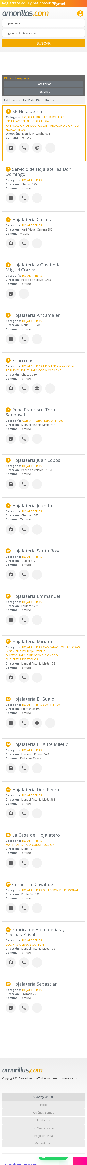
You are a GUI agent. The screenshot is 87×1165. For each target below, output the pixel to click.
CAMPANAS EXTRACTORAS (61, 647)
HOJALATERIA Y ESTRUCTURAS (43, 117)
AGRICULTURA (32, 421)
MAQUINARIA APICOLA (58, 366)
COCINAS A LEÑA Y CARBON (25, 944)
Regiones (44, 91)
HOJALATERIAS (16, 129)
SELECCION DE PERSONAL (61, 890)
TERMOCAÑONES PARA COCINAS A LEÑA (34, 370)
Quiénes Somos (43, 1112)
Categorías (43, 84)
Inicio (43, 1105)
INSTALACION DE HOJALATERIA (27, 121)
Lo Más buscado (43, 1128)
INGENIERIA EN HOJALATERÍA (25, 651)
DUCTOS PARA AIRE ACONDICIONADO (32, 655)
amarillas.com (25, 13)
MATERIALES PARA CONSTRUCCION (30, 845)
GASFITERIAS (52, 705)
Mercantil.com (43, 1143)
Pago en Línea (43, 1136)
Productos (43, 1120)
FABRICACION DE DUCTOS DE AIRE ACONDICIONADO (42, 125)
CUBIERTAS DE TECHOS (22, 659)
